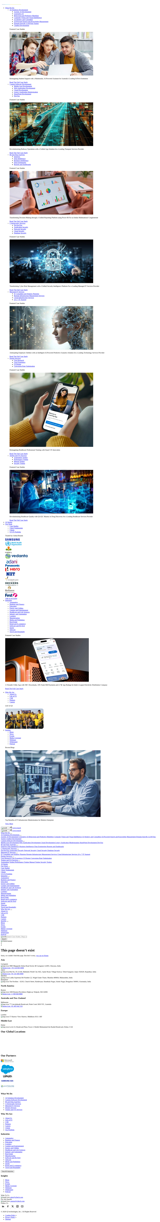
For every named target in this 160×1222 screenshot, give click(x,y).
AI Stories (8, 522)
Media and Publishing (17, 620)
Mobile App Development (23, 86)
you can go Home (42, 956)
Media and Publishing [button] (8, 895)
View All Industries (7, 1171)
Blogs (12, 732)
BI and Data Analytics (17, 155)
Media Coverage (15, 738)
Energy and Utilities (16, 608)
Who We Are (9, 692)
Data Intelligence (20, 159)
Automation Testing (21, 457)
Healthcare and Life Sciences (20, 612)
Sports (12, 628)
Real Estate (13, 622)
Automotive (14, 602)
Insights (8, 730)
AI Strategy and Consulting (23, 20)
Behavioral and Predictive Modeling (26, 16)
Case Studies (14, 526)
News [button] (3, 925)
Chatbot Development (21, 25)
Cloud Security (19, 231)
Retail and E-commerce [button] (9, 899)
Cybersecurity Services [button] (9, 848)
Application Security (21, 227)
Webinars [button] (4, 931)
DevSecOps (18, 225)
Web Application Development (24, 88)
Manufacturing (15, 618)
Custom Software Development (20, 84)
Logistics (13, 616)
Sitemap (8, 1219)
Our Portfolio (9, 1130)
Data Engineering (20, 162)
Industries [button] (4, 876)
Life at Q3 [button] (4, 913)
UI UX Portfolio (15, 532)
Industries (8, 600)
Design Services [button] (6, 856)
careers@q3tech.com (17, 1201)
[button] (15, 828)
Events (12, 736)
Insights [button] (3, 921)
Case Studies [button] (5, 868)
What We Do (9, 8)
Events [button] (3, 927)
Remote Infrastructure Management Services (29, 296)
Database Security (20, 233)
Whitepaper (14, 742)
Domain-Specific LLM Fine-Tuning (26, 23)
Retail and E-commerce (18, 624)
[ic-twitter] (12, 1208)
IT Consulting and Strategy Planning (26, 294)
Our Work (8, 524)
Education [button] (4, 882)
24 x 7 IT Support (20, 300)
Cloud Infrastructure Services (24, 298)
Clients (12, 530)
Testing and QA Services (18, 456)
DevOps (17, 96)
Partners (12, 700)
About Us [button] (4, 911)
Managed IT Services (17, 292)
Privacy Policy (10, 1217)
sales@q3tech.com (16, 1197)
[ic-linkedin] (3, 1208)
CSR (11, 698)
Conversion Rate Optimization (24, 366)
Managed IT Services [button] (8, 852)
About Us (13, 694)
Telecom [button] (4, 905)
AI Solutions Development (19, 10)
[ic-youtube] (22, 1208)
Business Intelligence (21, 161)
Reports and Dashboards (22, 164)
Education (13, 606)
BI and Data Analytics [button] (9, 845)
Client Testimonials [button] (7, 870)
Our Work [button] (4, 866)
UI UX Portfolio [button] (6, 874)
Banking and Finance (17, 604)
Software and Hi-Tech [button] (8, 901)
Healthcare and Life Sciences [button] (11, 888)
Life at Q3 (13, 696)
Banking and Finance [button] (8, 880)
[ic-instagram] (17, 1208)
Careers (12, 702)
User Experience (19, 362)
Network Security (20, 229)
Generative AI (19, 14)
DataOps (17, 157)
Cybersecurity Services (17, 223)
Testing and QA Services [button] (9, 860)
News (12, 734)
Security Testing (19, 463)
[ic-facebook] (8, 1208)
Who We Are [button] (5, 909)
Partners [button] (3, 917)
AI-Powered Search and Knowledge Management (31, 21)
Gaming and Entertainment (19, 610)
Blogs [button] (3, 923)
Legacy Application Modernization (26, 92)
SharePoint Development (22, 94)
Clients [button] (3, 872)
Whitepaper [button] (5, 932)
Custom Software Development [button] (12, 841)
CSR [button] (2, 915)
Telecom (12, 630)
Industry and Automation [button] (9, 889)
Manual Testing (19, 461)
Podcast (12, 744)
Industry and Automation (18, 614)
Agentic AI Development (22, 12)
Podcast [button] (3, 934)
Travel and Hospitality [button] (8, 907)
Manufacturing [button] (6, 893)
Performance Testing (21, 459)
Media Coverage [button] (6, 929)
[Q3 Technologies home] (11, 4)
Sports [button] (3, 903)
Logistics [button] (4, 891)
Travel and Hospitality (17, 632)
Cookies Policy (10, 1215)
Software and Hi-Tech (17, 626)
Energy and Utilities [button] (8, 884)
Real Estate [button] (5, 897)
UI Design (17, 364)
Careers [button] (3, 919)
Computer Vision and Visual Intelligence (28, 18)
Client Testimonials (16, 528)
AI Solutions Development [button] (10, 835)
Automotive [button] (5, 878)
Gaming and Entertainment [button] (10, 886)
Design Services (15, 358)
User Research (19, 360)
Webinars (13, 740)
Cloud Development (21, 90)
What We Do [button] (5, 833)
